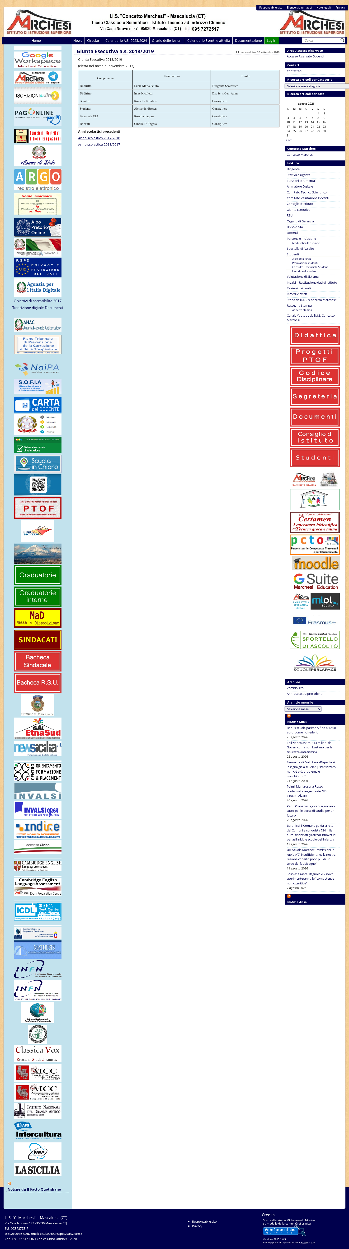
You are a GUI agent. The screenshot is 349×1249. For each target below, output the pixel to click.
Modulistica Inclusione (306, 243)
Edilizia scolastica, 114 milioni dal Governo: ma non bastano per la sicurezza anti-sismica (309, 747)
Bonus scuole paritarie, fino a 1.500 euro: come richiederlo (311, 730)
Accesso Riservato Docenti (305, 56)
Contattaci (294, 71)
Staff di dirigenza (298, 175)
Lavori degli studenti (304, 271)
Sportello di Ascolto (300, 248)
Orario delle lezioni (167, 40)
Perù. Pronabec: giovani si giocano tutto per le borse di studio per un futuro (311, 810)
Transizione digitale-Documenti (37, 307)
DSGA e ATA (295, 227)
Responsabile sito (270, 7)
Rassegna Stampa (299, 305)
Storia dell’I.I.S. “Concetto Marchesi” (312, 300)
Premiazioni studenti (305, 263)
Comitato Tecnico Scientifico (307, 192)
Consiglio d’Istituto (300, 204)
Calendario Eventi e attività (208, 40)
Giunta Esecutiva (298, 209)
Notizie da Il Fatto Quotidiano (34, 1189)
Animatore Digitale (300, 186)
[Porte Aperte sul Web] (284, 1235)
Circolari (93, 40)
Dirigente (293, 169)
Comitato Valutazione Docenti (308, 198)
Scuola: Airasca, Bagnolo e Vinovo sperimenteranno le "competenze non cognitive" (310, 878)
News (77, 40)
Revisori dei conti (299, 288)
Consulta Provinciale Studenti (310, 267)
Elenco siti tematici (299, 7)
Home (36, 40)
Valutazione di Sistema (303, 276)
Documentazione (248, 40)
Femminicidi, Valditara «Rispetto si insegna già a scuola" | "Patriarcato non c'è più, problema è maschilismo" (311, 769)
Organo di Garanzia (300, 221)
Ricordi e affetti (297, 294)
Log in (271, 40)
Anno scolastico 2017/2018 (99, 138)
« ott (289, 140)
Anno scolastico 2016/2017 (99, 144)
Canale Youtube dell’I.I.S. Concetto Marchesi (311, 317)
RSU (289, 215)
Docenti (292, 232)
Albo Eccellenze (301, 258)
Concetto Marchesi (300, 154)
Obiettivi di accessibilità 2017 (38, 300)
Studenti (293, 254)
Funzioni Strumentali (301, 180)
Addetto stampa (302, 310)
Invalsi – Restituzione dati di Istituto (312, 282)
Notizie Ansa (297, 902)
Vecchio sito (295, 688)
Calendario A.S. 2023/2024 (126, 40)
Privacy (340, 7)
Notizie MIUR (297, 722)
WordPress (292, 1242)
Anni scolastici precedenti (304, 693)
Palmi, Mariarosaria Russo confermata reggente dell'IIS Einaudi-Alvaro (306, 791)
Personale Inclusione (301, 238)
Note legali (323, 7)
